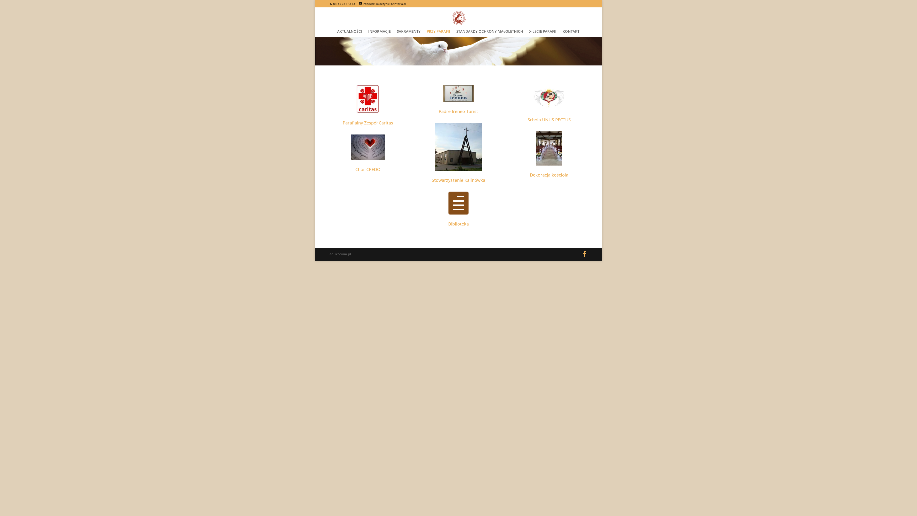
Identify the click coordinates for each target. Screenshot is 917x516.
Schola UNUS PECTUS (549, 120)
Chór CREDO (367, 169)
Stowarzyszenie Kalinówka (458, 180)
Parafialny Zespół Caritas (368, 123)
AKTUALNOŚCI (349, 32)
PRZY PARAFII (438, 32)
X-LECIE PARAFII (542, 32)
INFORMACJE (379, 32)
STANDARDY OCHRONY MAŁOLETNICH (489, 32)
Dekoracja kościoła (549, 175)
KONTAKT (571, 32)
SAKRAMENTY (409, 32)
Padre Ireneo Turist (458, 111)
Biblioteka (458, 224)
